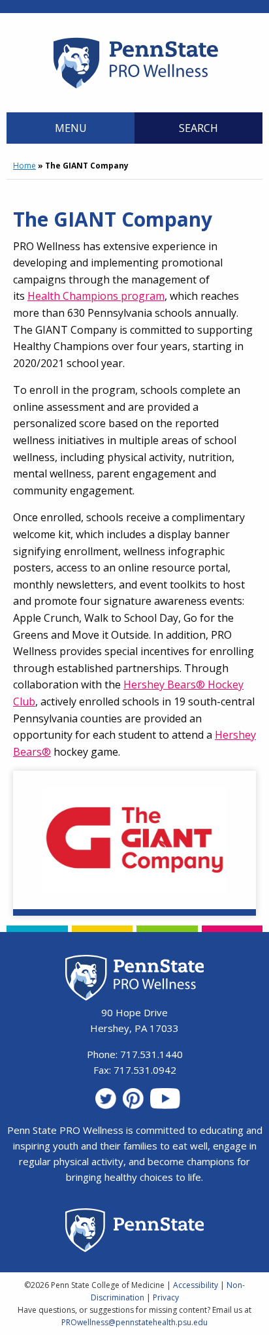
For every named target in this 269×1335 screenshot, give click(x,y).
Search (198, 128)
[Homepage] (135, 88)
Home (24, 165)
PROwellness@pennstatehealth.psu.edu (134, 1322)
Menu (71, 128)
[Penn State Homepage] (134, 1232)
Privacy (166, 1297)
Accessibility (195, 1285)
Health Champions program (96, 296)
